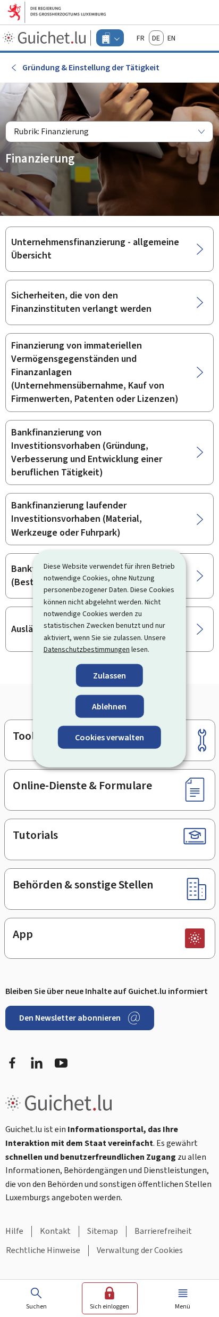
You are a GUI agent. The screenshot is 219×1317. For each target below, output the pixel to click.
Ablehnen (109, 706)
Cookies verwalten (109, 737)
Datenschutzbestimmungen (87, 649)
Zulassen (109, 675)
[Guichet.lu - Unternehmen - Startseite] (45, 38)
